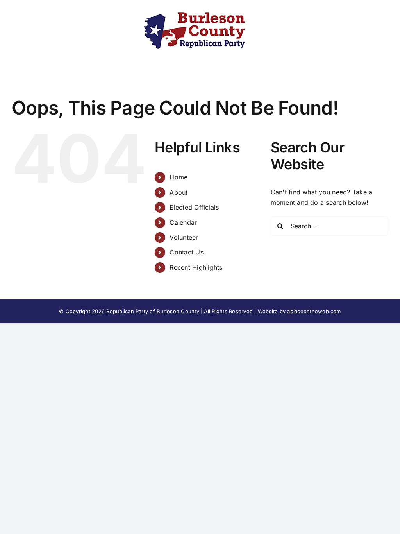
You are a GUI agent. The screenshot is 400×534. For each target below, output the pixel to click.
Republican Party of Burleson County (152, 311)
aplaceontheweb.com (314, 311)
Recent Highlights (196, 267)
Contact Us (186, 252)
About (179, 192)
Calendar (183, 222)
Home (179, 177)
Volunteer (184, 237)
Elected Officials (194, 207)
